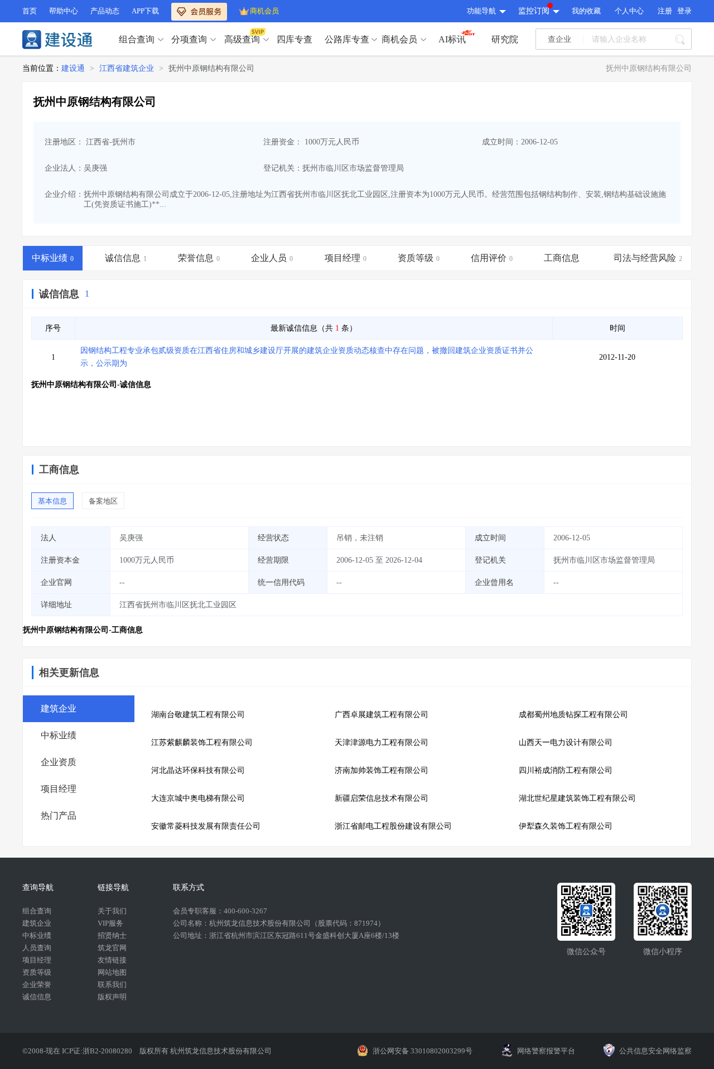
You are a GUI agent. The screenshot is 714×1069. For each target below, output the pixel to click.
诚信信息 (59, 293)
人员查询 (36, 948)
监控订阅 (533, 11)
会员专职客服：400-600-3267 (220, 911)
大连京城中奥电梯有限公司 (198, 798)
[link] (73, 68)
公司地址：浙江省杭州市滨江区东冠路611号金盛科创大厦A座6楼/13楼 (286, 935)
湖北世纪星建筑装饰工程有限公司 (577, 798)
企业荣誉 (36, 984)
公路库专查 (347, 39)
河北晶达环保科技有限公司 (198, 770)
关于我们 (112, 911)
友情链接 (112, 960)
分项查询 (189, 39)
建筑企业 (36, 923)
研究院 (504, 39)
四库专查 (294, 39)
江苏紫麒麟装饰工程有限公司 (202, 742)
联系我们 (112, 984)
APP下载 (145, 11)
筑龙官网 (112, 948)
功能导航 (481, 11)
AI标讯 (452, 39)
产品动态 (104, 11)
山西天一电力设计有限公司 (565, 742)
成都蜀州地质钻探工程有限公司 (573, 714)
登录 (684, 11)
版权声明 (112, 997)
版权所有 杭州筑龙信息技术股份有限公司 (205, 1051)
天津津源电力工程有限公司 (381, 742)
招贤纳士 (112, 935)
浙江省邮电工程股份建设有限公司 (393, 826)
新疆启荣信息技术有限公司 (381, 798)
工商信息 (59, 469)
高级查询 (242, 39)
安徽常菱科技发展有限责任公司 (205, 826)
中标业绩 (36, 935)
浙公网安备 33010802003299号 (422, 1051)
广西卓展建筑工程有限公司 (381, 714)
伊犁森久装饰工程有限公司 (565, 826)
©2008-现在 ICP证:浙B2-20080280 (78, 1051)
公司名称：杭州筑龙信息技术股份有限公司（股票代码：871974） (279, 923)
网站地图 (112, 972)
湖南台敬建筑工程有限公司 (198, 714)
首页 (29, 11)
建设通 (73, 68)
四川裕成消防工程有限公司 (565, 770)
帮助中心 (63, 11)
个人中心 (629, 11)
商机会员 (264, 11)
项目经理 (36, 960)
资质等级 (36, 972)
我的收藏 (586, 11)
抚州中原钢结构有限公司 (211, 68)
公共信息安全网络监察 (655, 1051)
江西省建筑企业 (126, 68)
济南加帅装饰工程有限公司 (381, 770)
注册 (665, 11)
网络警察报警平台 (546, 1051)
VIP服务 (110, 923)
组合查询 (137, 39)
